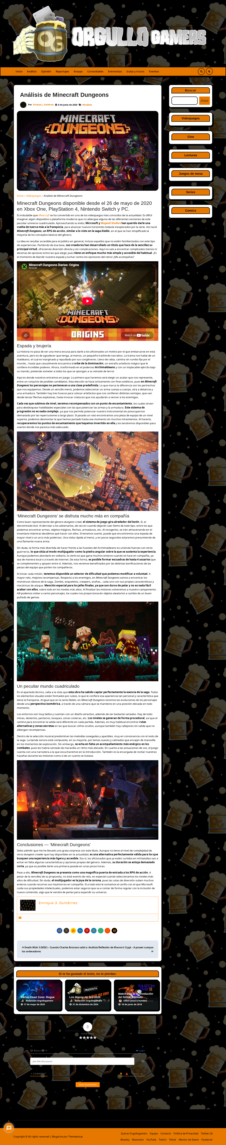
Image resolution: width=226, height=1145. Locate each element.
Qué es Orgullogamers (134, 1133)
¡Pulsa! (204, 100)
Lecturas (190, 155)
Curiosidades (95, 71)
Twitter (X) (207, 1133)
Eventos (154, 71)
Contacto (166, 1133)
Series (190, 192)
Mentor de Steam (189, 1139)
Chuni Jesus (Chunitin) (135, 1000)
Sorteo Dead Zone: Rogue (38, 997)
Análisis (32, 71)
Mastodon (138, 1139)
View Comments (88, 1084)
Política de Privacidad (186, 1133)
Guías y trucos (135, 71)
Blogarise (57, 1136)
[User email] (20, 917)
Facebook (207, 1139)
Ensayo (78, 71)
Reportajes (62, 71)
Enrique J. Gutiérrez (43, 104)
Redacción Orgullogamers (39, 1000)
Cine (190, 136)
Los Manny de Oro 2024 (84, 997)
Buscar (190, 90)
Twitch (163, 1139)
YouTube (151, 1139)
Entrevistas (115, 71)
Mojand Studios (111, 223)
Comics (190, 210)
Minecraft (44, 215)
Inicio (19, 71)
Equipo (154, 1133)
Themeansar (75, 1136)
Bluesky (125, 1139)
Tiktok (172, 1139)
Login (142, 1050)
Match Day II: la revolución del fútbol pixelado (135, 995)
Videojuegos (33, 195)
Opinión (46, 71)
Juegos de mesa (191, 173)
